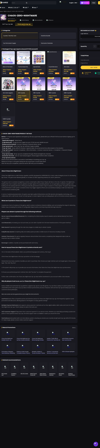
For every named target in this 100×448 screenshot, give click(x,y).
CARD (25, 7)
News (35, 7)
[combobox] (88, 36)
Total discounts (85, 60)
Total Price (85, 56)
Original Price (84, 63)
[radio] (8, 20)
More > (74, 327)
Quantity (84, 46)
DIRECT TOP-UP (14, 7)
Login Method (84, 33)
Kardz (1, 11)
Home (3, 7)
